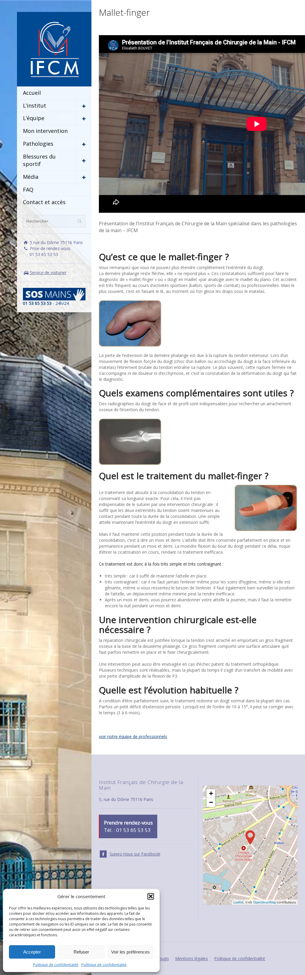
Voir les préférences (130, 951)
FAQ (28, 189)
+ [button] (211, 793)
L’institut (34, 105)
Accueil (32, 92)
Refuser (81, 951)
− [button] (211, 802)
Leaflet (238, 902)
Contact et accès (44, 202)
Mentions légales (191, 958)
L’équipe (33, 118)
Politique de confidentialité (55, 964)
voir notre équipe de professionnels (133, 736)
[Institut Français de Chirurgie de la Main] (54, 49)
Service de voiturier (48, 272)
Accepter (32, 951)
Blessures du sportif (39, 160)
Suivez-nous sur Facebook (135, 854)
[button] (151, 896)
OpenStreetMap (264, 902)
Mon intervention (45, 130)
